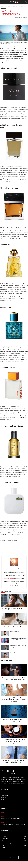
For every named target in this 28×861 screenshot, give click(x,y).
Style (6, 6)
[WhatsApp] (15, 21)
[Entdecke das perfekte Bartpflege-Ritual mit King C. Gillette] (14, 731)
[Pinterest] (25, 21)
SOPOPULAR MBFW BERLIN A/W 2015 (10, 814)
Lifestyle (3, 816)
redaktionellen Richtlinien (9, 578)
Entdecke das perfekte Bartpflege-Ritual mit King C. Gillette (14, 740)
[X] (21, 21)
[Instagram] (12, 585)
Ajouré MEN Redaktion (14, 569)
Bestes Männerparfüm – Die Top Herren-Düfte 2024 (14, 720)
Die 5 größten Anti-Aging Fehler (17, 652)
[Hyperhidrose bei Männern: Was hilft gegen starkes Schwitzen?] (14, 752)
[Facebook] (18, 21)
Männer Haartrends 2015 (15, 631)
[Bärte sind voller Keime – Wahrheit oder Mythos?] (5, 648)
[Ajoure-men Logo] (14, 2)
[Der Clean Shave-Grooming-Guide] (14, 619)
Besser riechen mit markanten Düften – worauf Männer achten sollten (14, 679)
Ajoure (2, 6)
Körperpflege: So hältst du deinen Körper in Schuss (12, 609)
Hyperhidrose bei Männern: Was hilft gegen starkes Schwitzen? (14, 761)
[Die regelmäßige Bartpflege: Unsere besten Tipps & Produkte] (5, 640)
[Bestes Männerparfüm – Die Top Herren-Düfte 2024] (14, 711)
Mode (2, 812)
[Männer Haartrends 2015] (5, 633)
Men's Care (10, 6)
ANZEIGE (13, 743)
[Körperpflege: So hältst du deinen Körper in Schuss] (14, 600)
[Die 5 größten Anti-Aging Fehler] (5, 655)
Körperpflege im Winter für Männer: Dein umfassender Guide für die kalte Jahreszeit (14, 699)
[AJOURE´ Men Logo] (14, 772)
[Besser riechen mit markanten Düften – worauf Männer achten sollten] (14, 670)
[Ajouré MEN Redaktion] (14, 562)
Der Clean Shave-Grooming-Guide (12, 627)
